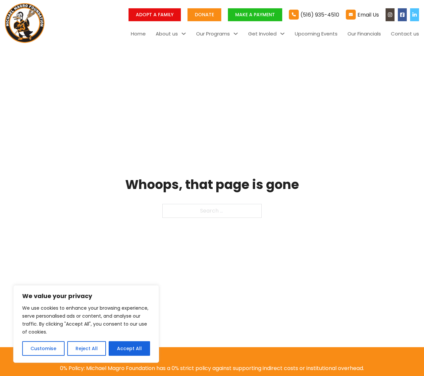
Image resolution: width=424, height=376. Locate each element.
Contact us (405, 33)
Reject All (87, 348)
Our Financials (364, 33)
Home (138, 33)
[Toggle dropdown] (183, 33)
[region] (86, 324)
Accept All (129, 348)
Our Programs (213, 33)
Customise (43, 348)
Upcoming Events (316, 33)
